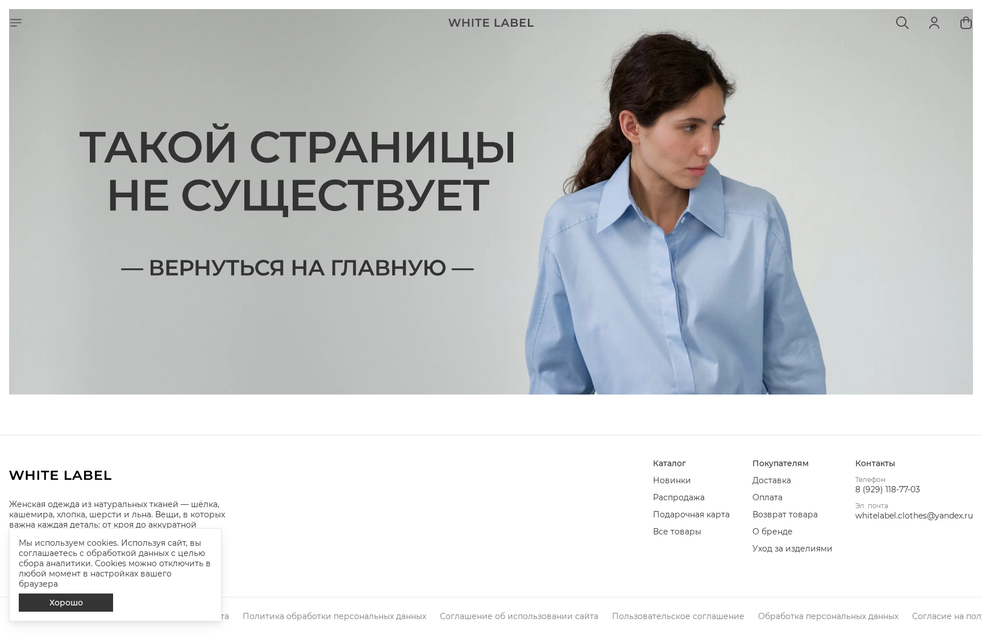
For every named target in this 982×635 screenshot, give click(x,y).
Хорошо (66, 602)
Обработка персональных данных (828, 616)
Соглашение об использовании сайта (519, 616)
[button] (691, 463)
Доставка (771, 480)
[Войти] (934, 23)
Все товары (677, 531)
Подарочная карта (691, 514)
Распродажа (679, 497)
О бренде (772, 531)
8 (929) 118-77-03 (887, 489)
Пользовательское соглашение (678, 616)
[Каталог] (16, 23)
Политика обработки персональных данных (334, 616)
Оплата (767, 497)
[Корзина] (966, 23)
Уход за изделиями (792, 548)
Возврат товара (785, 514)
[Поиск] (902, 23)
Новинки (672, 480)
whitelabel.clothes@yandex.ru (914, 516)
